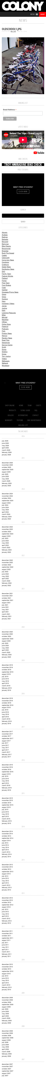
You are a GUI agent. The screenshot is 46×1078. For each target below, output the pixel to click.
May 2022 (5, 576)
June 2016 (5, 778)
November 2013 (7, 867)
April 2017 (5, 750)
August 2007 (6, 1073)
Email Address (9, 110)
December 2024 (7, 493)
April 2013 (5, 883)
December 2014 (7, 831)
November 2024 (7, 496)
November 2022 (7, 562)
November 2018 (7, 700)
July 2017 (5, 743)
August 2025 (6, 472)
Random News (7, 338)
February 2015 (7, 821)
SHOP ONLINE (10, 405)
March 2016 (6, 785)
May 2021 (5, 609)
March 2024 (6, 514)
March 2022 (6, 581)
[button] (32, 14)
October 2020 (6, 636)
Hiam (4, 301)
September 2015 (7, 805)
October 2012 (6, 902)
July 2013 (5, 876)
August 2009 (6, 1007)
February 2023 (7, 550)
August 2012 (6, 907)
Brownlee (5, 251)
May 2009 (5, 1013)
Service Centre (7, 345)
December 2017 (7, 731)
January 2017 (6, 756)
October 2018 (6, 703)
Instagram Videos (8, 303)
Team (30, 405)
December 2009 (7, 997)
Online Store (6, 324)
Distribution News (8, 269)
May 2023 (5, 543)
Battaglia (5, 239)
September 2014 (7, 838)
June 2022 (5, 574)
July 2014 (5, 843)
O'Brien (4, 322)
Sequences (6, 342)
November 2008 (7, 1033)
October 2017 (6, 736)
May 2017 (5, 747)
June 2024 (5, 507)
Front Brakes (6, 285)
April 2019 (5, 683)
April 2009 (5, 1016)
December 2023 (7, 527)
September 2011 (7, 938)
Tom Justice (6, 356)
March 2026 (6, 450)
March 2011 (6, 951)
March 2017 (6, 752)
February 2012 (7, 921)
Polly (3, 331)
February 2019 (7, 688)
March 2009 (6, 1018)
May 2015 (5, 814)
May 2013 (5, 880)
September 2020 (7, 638)
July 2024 (5, 505)
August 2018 (6, 707)
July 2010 (5, 976)
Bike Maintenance (34, 420)
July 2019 (5, 676)
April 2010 (5, 982)
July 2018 (5, 709)
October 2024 (6, 498)
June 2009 (5, 1011)
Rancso (4, 335)
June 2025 (5, 476)
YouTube (20, 420)
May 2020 (5, 648)
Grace (4, 294)
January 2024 (6, 519)
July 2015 (5, 809)
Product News (7, 333)
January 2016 (6, 790)
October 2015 (6, 802)
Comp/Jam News (8, 260)
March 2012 (6, 918)
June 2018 (5, 712)
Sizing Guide (25, 410)
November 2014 (7, 833)
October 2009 (6, 1002)
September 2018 (7, 705)
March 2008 (6, 1051)
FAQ (36, 410)
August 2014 (6, 840)
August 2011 (6, 940)
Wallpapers (6, 361)
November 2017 (7, 734)
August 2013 (6, 873)
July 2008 (5, 1042)
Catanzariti (5, 257)
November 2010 (7, 966)
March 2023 (6, 547)
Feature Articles (7, 276)
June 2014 (5, 845)
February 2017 (7, 754)
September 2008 (7, 1037)
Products (12, 410)
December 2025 (7, 462)
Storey (4, 349)
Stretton (4, 351)
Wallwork (5, 363)
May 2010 (5, 980)
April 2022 (5, 578)
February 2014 (7, 854)
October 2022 (6, 565)
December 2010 (7, 964)
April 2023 (5, 545)
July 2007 (5, 1075)
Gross (4, 296)
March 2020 (6, 652)
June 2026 (5, 443)
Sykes (4, 354)
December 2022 (7, 560)
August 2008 (6, 1040)
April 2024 (5, 512)
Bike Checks (6, 246)
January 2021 (6, 618)
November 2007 (7, 1066)
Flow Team (6, 283)
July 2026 (5, 441)
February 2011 (7, 954)
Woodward (5, 365)
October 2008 (6, 1035)
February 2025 (7, 483)
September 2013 (7, 871)
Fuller (4, 287)
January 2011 (6, 956)
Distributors (23, 415)
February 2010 (7, 987)
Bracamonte (6, 248)
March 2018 (6, 719)
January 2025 (6, 485)
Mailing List (23, 425)
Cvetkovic (5, 264)
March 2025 (6, 481)
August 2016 (6, 774)
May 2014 (5, 847)
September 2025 (7, 469)
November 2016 (7, 767)
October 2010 (6, 969)
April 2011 (5, 949)
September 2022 (7, 567)
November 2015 (7, 800)
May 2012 (5, 914)
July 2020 (5, 643)
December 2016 (7, 764)
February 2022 (7, 583)
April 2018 (5, 716)
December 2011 (7, 931)
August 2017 (6, 741)
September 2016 (7, 771)
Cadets (4, 255)
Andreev (5, 235)
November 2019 (7, 667)
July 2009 (5, 1009)
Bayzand (5, 241)
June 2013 (5, 878)
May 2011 (5, 947)
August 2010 (6, 973)
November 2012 (7, 900)
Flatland (4, 278)
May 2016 (5, 781)
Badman (5, 237)
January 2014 (6, 856)
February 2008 (7, 1054)
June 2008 (5, 1044)
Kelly (3, 310)
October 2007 (6, 1068)
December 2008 (7, 1031)
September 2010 (7, 971)
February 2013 (7, 887)
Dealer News (6, 267)
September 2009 (7, 1004)
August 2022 (6, 569)
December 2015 (7, 798)
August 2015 (6, 807)
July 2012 (5, 909)
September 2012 (7, 905)
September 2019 (7, 672)
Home (21, 405)
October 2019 (6, 669)
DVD (3, 271)
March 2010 (6, 985)
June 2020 (5, 645)
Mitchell (4, 317)
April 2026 (5, 447)
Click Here (23, 191)
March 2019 (6, 685)
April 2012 (5, 916)
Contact (35, 415)
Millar (13, 31)
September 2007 (7, 1071)
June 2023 (5, 540)
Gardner (4, 290)
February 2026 (7, 452)
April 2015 (5, 816)
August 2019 (6, 674)
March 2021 (6, 614)
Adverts (4, 232)
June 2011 (5, 945)
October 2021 (6, 598)
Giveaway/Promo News (10, 292)
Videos (4, 358)
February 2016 (7, 787)
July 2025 (5, 474)
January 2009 (6, 1023)
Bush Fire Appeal (8, 253)
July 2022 (5, 571)
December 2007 (7, 1064)
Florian (4, 280)
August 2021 (6, 602)
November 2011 (7, 933)
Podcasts (5, 329)
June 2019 (5, 678)
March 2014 (6, 852)
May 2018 (5, 714)
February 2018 (7, 721)
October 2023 (6, 531)
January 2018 (6, 723)
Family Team (6, 273)
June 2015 (5, 812)
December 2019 (7, 665)
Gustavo (5, 299)
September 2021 (7, 600)
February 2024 (7, 516)
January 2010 (6, 989)
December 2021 (7, 593)
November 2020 (7, 634)
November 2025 (7, 465)
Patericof (5, 326)
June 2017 (5, 745)
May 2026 (5, 445)
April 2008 (5, 1049)
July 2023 (5, 538)
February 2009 (7, 1020)
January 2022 (6, 585)
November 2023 (7, 529)
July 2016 (5, 776)
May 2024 (5, 509)
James (4, 306)
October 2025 (6, 467)
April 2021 (5, 611)
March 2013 (6, 885)
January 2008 (6, 1056)
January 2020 (6, 657)
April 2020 (5, 650)
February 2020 (7, 654)
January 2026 (6, 454)
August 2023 (6, 536)
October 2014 (6, 836)
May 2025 (5, 479)
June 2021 (5, 607)
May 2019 (5, 681)
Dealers (11, 415)
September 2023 (7, 534)
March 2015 (6, 818)
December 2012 (7, 898)
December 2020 (7, 632)
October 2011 (6, 935)
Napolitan (5, 319)
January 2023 (6, 552)
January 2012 (6, 923)
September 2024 (7, 500)
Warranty (8, 420)
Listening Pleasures (9, 313)
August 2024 (6, 503)
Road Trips (5, 340)
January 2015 (6, 823)
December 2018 (7, 698)
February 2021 (7, 616)
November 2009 (7, 1000)
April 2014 (5, 849)
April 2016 (5, 783)
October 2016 (6, 769)
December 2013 (7, 864)
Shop (42, 14)
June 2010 (5, 978)
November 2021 (7, 595)
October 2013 (6, 869)
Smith (4, 347)
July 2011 (5, 942)
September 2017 (7, 738)
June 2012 (5, 911)
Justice (4, 308)
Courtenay (5, 262)
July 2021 (5, 605)
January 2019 (6, 690)
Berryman (5, 244)
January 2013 (6, 890)
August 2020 (6, 641)
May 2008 (5, 1047)
